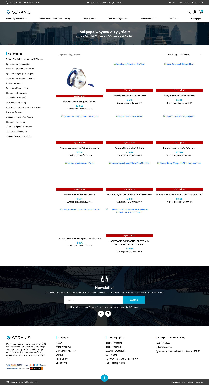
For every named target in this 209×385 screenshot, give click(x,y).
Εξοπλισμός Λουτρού (15, 122)
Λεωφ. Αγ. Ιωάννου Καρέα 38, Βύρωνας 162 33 (179, 351)
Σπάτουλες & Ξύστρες (16, 102)
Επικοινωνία (197, 2)
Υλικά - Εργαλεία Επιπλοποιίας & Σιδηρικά (24, 59)
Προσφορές (196, 19)
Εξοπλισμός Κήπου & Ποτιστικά (20, 69)
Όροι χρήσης (111, 355)
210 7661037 (15, 2)
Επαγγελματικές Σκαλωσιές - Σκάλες (54, 19)
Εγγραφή (134, 300)
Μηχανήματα (88, 19)
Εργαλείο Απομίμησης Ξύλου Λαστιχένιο (79, 148)
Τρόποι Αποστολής (114, 347)
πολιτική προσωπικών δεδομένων (123, 307)
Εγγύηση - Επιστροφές (115, 351)
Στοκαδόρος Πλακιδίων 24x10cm (129, 95)
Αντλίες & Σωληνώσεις (16, 131)
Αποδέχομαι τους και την (106, 307)
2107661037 (164, 343)
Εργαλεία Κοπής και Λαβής (18, 64)
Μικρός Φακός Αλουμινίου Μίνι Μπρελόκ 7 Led (179, 194)
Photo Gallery (183, 2)
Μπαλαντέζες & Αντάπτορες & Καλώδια (23, 107)
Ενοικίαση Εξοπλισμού (15, 19)
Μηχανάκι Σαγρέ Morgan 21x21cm (79, 101)
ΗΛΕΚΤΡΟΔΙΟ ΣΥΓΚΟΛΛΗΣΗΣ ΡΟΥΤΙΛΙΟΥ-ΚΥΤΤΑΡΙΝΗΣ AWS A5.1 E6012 (129, 243)
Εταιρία (172, 2)
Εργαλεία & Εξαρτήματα (117, 19)
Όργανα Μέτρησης (14, 112)
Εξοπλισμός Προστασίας (17, 93)
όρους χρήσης (95, 307)
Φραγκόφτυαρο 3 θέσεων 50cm (179, 95)
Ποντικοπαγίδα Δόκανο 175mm (79, 194)
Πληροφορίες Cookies (115, 363)
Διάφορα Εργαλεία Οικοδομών (19, 117)
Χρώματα (173, 19)
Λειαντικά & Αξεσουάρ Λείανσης (20, 78)
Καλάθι (59, 343)
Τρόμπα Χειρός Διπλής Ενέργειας (179, 148)
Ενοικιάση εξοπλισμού (66, 351)
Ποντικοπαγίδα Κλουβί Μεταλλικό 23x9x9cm (129, 194)
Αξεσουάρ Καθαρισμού (16, 98)
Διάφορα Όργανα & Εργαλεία (120, 36)
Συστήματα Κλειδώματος (17, 88)
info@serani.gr (32, 2)
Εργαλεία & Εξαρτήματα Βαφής (19, 73)
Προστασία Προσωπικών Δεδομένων (122, 359)
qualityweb (198, 382)
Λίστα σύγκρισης (63, 347)
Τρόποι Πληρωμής (114, 343)
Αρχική (79, 36)
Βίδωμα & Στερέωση (15, 83)
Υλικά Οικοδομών (148, 19)
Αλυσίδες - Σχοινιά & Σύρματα (19, 127)
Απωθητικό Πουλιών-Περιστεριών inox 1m (79, 238)
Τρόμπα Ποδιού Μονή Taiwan (129, 148)
